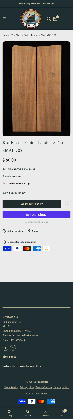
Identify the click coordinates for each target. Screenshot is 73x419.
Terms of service (43, 387)
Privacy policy (27, 387)
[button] (66, 204)
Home (5, 35)
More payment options (36, 222)
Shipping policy (61, 387)
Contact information (36, 393)
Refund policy (11, 387)
